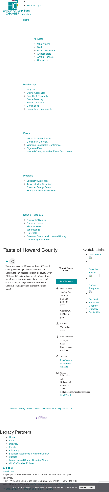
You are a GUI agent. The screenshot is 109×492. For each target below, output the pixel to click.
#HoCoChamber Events (39, 138)
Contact (13, 456)
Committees (33, 105)
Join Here (26, 14)
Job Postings (33, 229)
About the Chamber (94, 304)
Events (26, 133)
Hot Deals (32, 232)
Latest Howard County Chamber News (28, 460)
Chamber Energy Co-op (39, 187)
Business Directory (17, 408)
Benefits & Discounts (37, 96)
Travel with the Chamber (39, 184)
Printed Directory (35, 102)
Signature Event (35, 148)
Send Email (65, 395)
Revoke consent (87, 487)
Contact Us (42, 60)
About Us (38, 38)
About (12, 440)
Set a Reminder (66, 281)
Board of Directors (46, 50)
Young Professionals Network (42, 190)
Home (26, 19)
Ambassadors (44, 53)
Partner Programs (94, 286)
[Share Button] (12, 261)
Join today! (8, 471)
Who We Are (43, 43)
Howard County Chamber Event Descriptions (49, 151)
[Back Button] (7, 262)
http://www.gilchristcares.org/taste (66, 363)
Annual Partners (45, 56)
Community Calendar (37, 141)
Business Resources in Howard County (46, 236)
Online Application (36, 92)
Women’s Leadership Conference (44, 145)
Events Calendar (33, 408)
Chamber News (35, 223)
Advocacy (14, 450)
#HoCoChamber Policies (21, 463)
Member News (34, 226)
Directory (93, 309)
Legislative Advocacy (37, 180)
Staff (39, 47)
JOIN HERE (95, 254)
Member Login (34, 5)
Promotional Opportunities (40, 109)
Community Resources (38, 239)
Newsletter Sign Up (36, 220)
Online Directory (35, 99)
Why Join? (32, 89)
